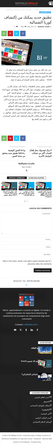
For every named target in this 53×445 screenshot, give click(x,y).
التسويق (46, 401)
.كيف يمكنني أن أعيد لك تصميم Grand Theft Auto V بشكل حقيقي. (10, 193)
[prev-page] (27, 201)
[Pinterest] (10, 33)
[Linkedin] (32, 330)
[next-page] (25, 201)
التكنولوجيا (46, 410)
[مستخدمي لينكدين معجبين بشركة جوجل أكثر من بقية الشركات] (27, 186)
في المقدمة (45, 414)
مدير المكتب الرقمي (43, 418)
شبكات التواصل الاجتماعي (40, 406)
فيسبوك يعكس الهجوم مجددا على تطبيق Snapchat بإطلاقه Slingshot (45, 194)
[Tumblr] (26, 330)
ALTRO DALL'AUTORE (36, 178)
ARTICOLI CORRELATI (17, 178)
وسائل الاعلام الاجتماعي (42, 422)
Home (50, 10)
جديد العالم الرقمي (39, 10)
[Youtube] (15, 330)
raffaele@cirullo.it (31, 325)
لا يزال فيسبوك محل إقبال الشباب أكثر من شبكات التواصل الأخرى (40, 153)
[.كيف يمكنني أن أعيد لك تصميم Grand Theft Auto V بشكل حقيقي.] (9, 186)
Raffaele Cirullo (43, 27)
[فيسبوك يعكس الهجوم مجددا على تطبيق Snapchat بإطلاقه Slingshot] (44, 186)
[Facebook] (23, 33)
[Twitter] (16, 33)
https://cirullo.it (26, 167)
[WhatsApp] (4, 33)
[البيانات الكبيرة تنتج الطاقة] (45, 350)
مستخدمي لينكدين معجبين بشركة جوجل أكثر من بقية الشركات (26, 193)
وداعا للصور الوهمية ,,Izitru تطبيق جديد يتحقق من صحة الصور (13, 153)
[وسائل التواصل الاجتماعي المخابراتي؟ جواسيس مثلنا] (45, 376)
